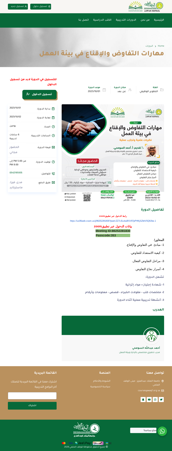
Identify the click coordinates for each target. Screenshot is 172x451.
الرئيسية (159, 20)
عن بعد (121, 91)
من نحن (145, 20)
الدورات (149, 46)
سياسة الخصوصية (100, 387)
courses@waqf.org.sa (149, 390)
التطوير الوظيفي (149, 91)
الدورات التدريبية (126, 20)
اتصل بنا (83, 20)
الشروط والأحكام (101, 381)
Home (161, 46)
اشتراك (32, 405)
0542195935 (16, 173)
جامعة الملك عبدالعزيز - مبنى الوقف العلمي (141, 383)
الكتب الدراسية (102, 20)
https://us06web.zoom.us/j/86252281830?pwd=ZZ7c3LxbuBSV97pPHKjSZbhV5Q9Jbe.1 (113, 221)
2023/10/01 (94, 91)
